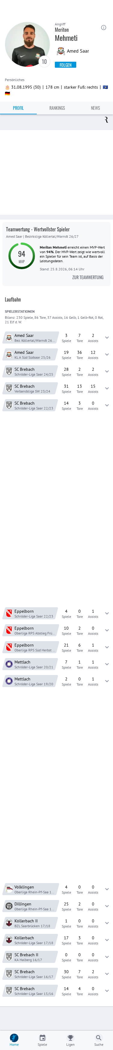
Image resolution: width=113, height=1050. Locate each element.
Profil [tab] (18, 108)
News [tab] (95, 108)
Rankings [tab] (57, 108)
